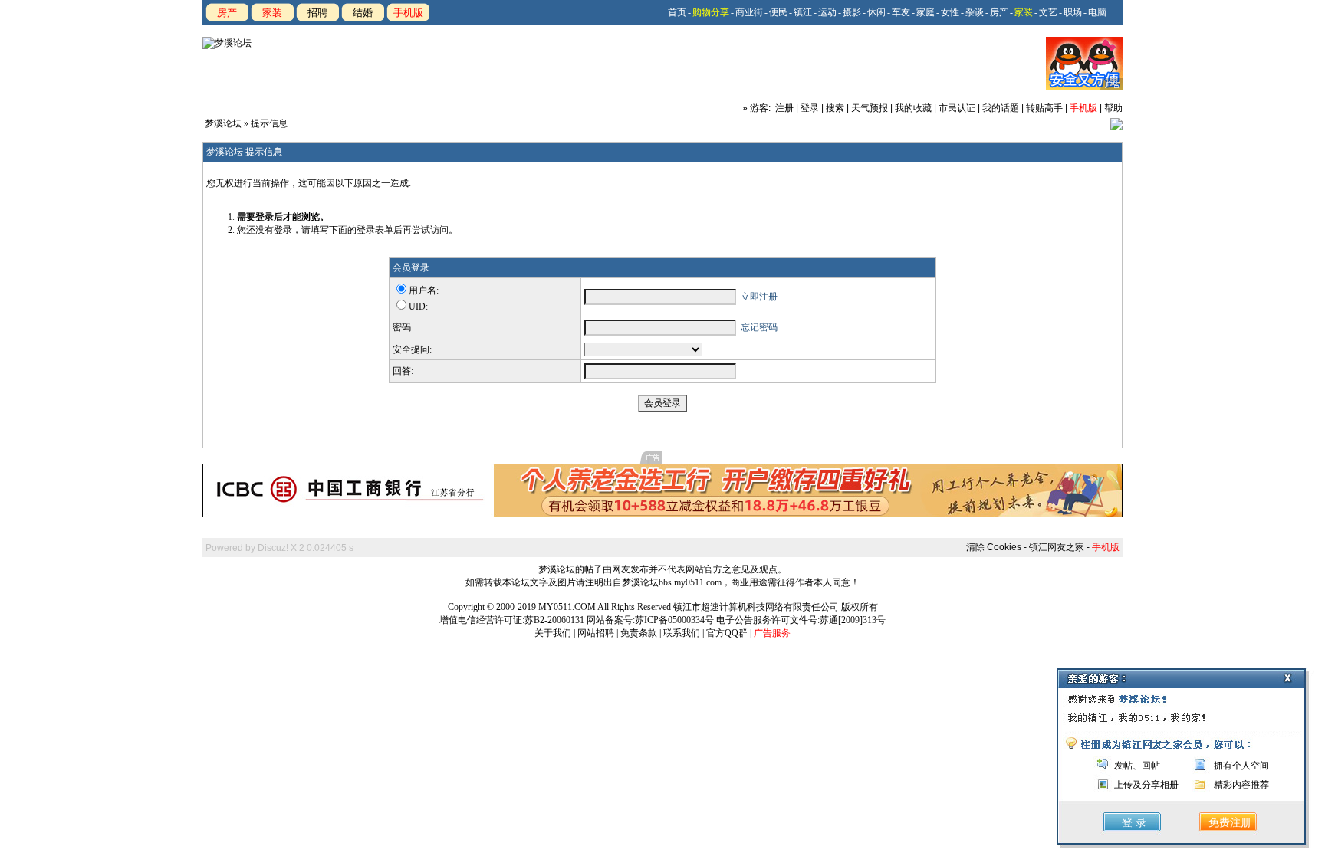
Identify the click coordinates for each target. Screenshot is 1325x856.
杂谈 (974, 12)
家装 (272, 12)
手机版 (408, 12)
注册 (784, 108)
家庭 (925, 12)
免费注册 (1229, 822)
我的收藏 (913, 108)
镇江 (803, 12)
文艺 (1048, 12)
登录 (810, 108)
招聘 (317, 12)
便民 (778, 12)
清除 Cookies (993, 547)
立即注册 (759, 296)
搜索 (835, 108)
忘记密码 (759, 327)
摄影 (852, 12)
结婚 (363, 12)
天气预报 (869, 108)
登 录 (1134, 822)
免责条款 (638, 633)
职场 (1073, 12)
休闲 (876, 12)
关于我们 (552, 633)
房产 (227, 12)
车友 (901, 12)
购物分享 (710, 12)
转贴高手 (1044, 108)
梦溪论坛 (223, 123)
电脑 (1097, 12)
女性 (950, 12)
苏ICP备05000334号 (674, 620)
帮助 (1113, 108)
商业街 (749, 12)
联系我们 (681, 633)
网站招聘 (595, 633)
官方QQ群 (727, 633)
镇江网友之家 (1056, 547)
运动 (827, 12)
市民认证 (957, 108)
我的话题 (1000, 108)
